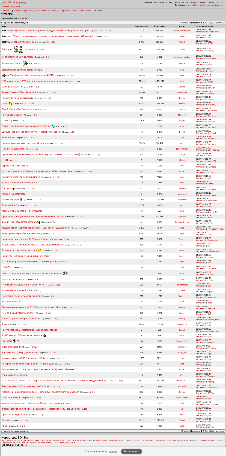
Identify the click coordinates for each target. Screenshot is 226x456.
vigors (212, 440)
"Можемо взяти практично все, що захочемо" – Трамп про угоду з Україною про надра (44, 409)
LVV (209, 263)
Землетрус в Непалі (12, 63)
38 (64, 358)
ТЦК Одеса (7, 160)
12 (90, 171)
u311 (199, 440)
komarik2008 (213, 32)
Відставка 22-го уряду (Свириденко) (19, 352)
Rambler (211, 88)
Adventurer (11, 440)
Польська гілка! (9, 205)
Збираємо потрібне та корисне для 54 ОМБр (31, 75)
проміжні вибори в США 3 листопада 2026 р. (24, 358)
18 (71, 364)
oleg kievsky (212, 404)
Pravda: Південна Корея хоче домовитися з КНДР (27, 126)
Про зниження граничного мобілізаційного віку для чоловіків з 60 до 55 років (40, 154)
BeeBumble (212, 201)
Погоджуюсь (131, 451)
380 (26, 420)
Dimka (36, 440)
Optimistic (211, 116)
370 (24, 324)
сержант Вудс (213, 251)
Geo (182, 70)
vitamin (219, 440)
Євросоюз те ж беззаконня (15, 166)
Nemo (182, 160)
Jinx (209, 234)
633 (53, 92)
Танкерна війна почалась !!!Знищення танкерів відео (28, 364)
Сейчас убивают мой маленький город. (21, 177)
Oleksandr (211, 133)
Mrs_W (182, 121)
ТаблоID (185, 2)
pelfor (209, 64)
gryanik (182, 290)
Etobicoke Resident (182, 57)
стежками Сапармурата (13, 194)
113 (58, 234)
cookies (113, 451)
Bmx (182, 183)
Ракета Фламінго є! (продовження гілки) (21, 386)
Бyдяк (210, 184)
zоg (182, 137)
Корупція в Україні (11, 87)
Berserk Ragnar (182, 222)
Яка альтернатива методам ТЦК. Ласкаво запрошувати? (30, 307)
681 (38, 398)
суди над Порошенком (13, 279)
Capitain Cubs (182, 341)
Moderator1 (182, 92)
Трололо (211, 376)
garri (134, 440)
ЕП (155, 2)
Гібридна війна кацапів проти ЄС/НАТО (21, 285)
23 (27, 267)
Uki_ (182, 245)
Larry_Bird (76, 440)
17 (37, 87)
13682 (211, 23)
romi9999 (167, 440)
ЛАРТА (210, 393)
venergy (211, 71)
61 (82, 217)
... (207, 23)
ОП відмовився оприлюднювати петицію (22, 70)
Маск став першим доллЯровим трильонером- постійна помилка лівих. (37, 171)
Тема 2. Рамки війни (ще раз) (16, 109)
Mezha (211, 2)
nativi (209, 37)
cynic (209, 337)
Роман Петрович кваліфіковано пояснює (22, 318)
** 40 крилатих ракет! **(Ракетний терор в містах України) (30, 81)
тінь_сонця (70, 442)
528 (120, 381)
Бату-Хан (182, 188)
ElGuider (48, 440)
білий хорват (182, 398)
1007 (31, 104)
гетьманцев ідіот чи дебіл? (15, 290)
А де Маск (7, 188)
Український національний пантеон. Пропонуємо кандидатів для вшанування (41, 392)
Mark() (182, 42)
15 (58, 285)
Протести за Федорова (13, 414)
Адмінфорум (85, 11)
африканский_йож (182, 31)
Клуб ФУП (15, 6)
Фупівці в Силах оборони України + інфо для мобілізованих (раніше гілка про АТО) (52, 30)
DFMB (210, 43)
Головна (5, 6)
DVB (209, 314)
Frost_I (182, 239)
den (209, 370)
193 (41, 199)
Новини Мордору (10, 199)
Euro (182, 426)
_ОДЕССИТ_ (182, 381)
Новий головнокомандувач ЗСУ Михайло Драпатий (27, 239)
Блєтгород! (7, 49)
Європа (194, 2)
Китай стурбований (11, 347)
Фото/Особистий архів (46, 11)
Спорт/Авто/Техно (68, 11)
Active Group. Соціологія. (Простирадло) (22, 211)
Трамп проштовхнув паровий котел (19, 250)
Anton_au (182, 296)
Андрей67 (211, 161)
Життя (177, 2)
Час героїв (7, 341)
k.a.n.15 (140, 440)
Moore (182, 104)
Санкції (5, 420)
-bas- (4, 440)
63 (53, 42)
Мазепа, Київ (213, 320)
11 (110, 36)
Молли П (182, 115)
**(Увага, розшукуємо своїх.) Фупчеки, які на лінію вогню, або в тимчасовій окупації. (52, 36)
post (152, 440)
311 (72, 75)
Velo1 (209, 155)
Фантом (25, 442)
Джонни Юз (212, 212)
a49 (182, 81)
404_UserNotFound (215, 229)
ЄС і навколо (8, 137)
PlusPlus (97, 440)
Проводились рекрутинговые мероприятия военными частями (33, 216)
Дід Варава (212, 110)
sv (187, 440)
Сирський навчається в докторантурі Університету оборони (31, 132)
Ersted (56, 440)
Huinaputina (212, 240)
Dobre (210, 172)
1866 (78, 81)
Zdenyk (182, 154)
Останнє (200, 32)
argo (182, 262)
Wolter (182, 171)
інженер (210, 382)
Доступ (219, 2)
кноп (182, 143)
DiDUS (182, 49)
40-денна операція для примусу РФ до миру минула (28, 261)
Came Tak (21, 440)
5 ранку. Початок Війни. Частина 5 (19, 92)
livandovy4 (182, 324)
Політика (148, 2)
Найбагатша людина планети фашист (21, 296)
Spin (182, 233)
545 (42, 49)
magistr (210, 280)
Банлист (99, 11)
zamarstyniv (212, 331)
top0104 (192, 440)
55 (87, 228)
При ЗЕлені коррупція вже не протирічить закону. (26, 256)
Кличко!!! (6, 120)
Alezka (182, 63)
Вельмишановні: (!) (11, 301)
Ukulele (182, 87)
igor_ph (210, 427)
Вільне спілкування (23, 11)
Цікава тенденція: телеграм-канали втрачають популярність (32, 273)
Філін (43, 442)
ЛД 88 (4, 426)
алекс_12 (211, 206)
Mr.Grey (211, 274)
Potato (182, 98)
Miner (84, 440)
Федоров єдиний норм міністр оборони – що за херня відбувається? (36, 228)
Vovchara (211, 105)
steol (183, 440)
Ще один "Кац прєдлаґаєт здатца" (19, 222)
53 (110, 31)
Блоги (161, 2)
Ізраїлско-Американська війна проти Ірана (23, 143)
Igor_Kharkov (182, 149)
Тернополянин (182, 285)
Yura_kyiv (211, 122)
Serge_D (211, 51)
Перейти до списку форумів (15, 23)
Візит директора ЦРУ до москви (17, 57)
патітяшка (211, 58)
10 (59, 386)
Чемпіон (203, 2)
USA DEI (6, 267)
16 (58, 177)
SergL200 (112, 440)
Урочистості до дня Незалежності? (19, 182)
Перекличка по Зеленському (16, 98)
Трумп (5, 103)
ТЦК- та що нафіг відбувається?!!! (18, 313)
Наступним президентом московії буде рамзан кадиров (29, 330)
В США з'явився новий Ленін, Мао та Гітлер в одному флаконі (33, 245)
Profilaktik (182, 216)
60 (34, 205)
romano (158, 440)
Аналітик (211, 308)
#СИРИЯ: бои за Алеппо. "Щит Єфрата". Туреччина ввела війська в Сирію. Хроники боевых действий (52, 380)
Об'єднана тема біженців (23, 42)
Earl (42, 440)
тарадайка (182, 386)
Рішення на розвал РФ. (13, 149)
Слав (182, 228)
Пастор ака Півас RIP (12, 115)
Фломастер (35, 442)
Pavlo (89, 440)
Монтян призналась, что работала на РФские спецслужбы (31, 403)
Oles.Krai (182, 109)
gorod (182, 36)
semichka (176, 440)
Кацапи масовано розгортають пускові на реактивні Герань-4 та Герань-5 (38, 369)
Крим (4, 324)
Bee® (209, 303)
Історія (169, 2)
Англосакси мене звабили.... (15, 375)
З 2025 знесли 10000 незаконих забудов (22, 335)
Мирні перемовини (11, 397)
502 (61, 143)
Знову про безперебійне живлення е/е (21, 233)
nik (182, 409)
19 (98, 155)
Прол (182, 403)
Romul (104, 440)
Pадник (182, 420)
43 (27, 121)
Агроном (182, 200)
